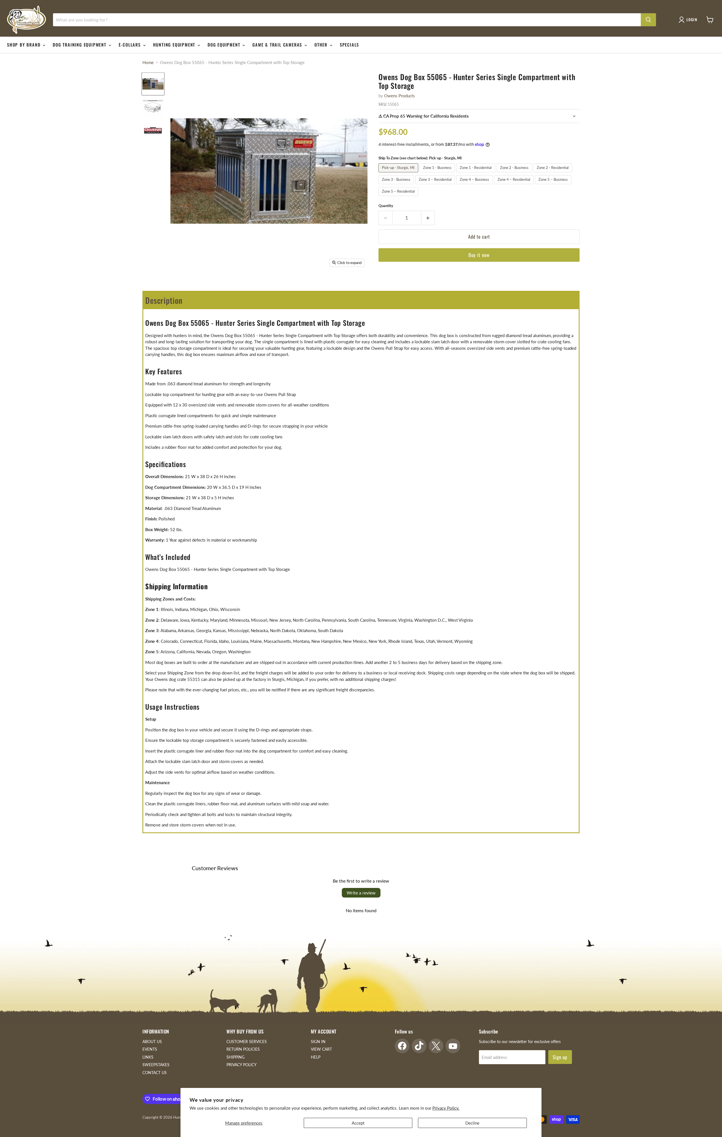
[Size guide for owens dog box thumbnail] (153, 107)
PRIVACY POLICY (241, 1064)
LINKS (147, 1057)
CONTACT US (154, 1072)
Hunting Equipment (175, 44)
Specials (349, 44)
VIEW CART (321, 1049)
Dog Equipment (225, 44)
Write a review (361, 892)
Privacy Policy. (445, 1107)
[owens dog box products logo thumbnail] (153, 131)
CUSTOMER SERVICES (246, 1041)
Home (148, 62)
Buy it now (478, 254)
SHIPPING (235, 1057)
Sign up (560, 1057)
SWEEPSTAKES (156, 1064)
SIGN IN (318, 1041)
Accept (358, 1122)
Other (321, 44)
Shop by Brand (24, 44)
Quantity (385, 206)
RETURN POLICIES (243, 1049)
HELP (315, 1057)
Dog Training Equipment (80, 44)
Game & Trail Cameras (278, 44)
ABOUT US (152, 1041)
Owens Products (399, 95)
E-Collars (130, 44)
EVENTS (149, 1049)
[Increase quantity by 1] (428, 218)
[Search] (648, 19)
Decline (472, 1122)
